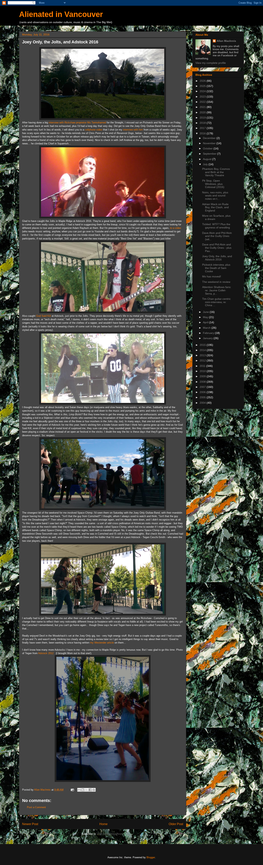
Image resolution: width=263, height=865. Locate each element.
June (206, 311)
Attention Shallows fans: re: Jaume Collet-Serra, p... (216, 290)
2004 (203, 402)
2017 (203, 128)
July (206, 164)
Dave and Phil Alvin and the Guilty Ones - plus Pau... (216, 248)
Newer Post (30, 824)
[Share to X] (86, 790)
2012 (203, 360)
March (207, 327)
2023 (203, 96)
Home (103, 824)
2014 (203, 350)
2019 (203, 117)
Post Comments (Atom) (110, 833)
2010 (203, 371)
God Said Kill (43, 315)
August (207, 159)
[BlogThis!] (83, 790)
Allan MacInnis (226, 40)
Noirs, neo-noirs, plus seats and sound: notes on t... (215, 195)
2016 (203, 133)
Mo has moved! (211, 276)
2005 (203, 397)
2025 (203, 86)
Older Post (176, 824)
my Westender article (102, 642)
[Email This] (79, 790)
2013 (203, 355)
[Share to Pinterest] (94, 790)
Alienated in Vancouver (61, 14)
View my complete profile (210, 62)
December (209, 138)
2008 (203, 381)
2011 (203, 365)
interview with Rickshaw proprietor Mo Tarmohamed (77, 122)
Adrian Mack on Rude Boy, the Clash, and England (215, 207)
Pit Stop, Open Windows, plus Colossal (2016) (213, 184)
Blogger (151, 857)
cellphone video (93, 129)
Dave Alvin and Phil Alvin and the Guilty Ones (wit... (217, 236)
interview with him (133, 129)
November (209, 143)
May (206, 317)
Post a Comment (36, 807)
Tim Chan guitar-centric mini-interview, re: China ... (216, 302)
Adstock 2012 (46, 653)
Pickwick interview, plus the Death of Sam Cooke (216, 268)
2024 (203, 91)
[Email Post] (72, 789)
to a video (175, 228)
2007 (203, 386)
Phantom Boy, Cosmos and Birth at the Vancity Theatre (216, 172)
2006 (203, 392)
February (209, 332)
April (206, 322)
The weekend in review (216, 281)
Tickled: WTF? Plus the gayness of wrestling (216, 226)
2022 (203, 101)
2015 (203, 344)
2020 (203, 112)
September (210, 153)
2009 (203, 376)
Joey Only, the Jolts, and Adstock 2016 (217, 258)
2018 (203, 122)
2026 (203, 80)
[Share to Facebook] (90, 790)
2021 (203, 107)
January (208, 338)
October (208, 148)
